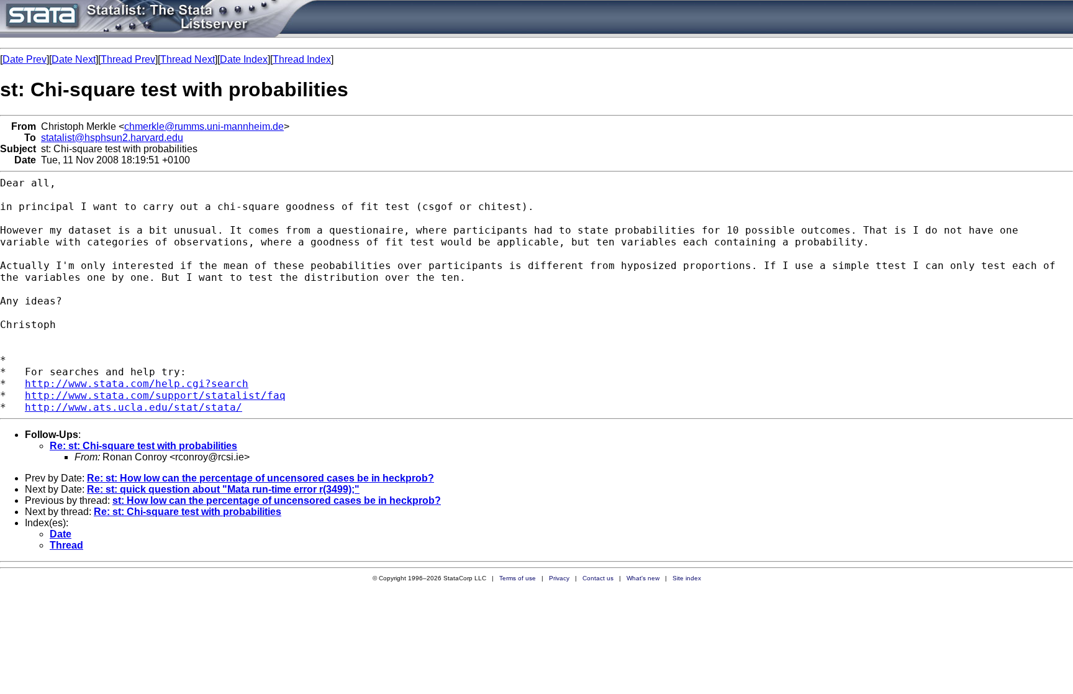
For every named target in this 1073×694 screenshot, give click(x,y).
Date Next (74, 59)
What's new (643, 578)
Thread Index (302, 59)
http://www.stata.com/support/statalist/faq (155, 395)
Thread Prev (128, 59)
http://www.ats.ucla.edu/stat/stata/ (133, 407)
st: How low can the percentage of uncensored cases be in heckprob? (276, 500)
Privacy (559, 578)
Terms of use (517, 578)
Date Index (244, 59)
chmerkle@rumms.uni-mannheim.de (204, 126)
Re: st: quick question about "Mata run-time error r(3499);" (223, 489)
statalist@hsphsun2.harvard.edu (112, 137)
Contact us (597, 578)
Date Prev (24, 59)
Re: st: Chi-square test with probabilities (143, 446)
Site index (686, 578)
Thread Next (187, 59)
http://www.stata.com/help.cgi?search (136, 384)
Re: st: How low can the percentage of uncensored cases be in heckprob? (260, 478)
